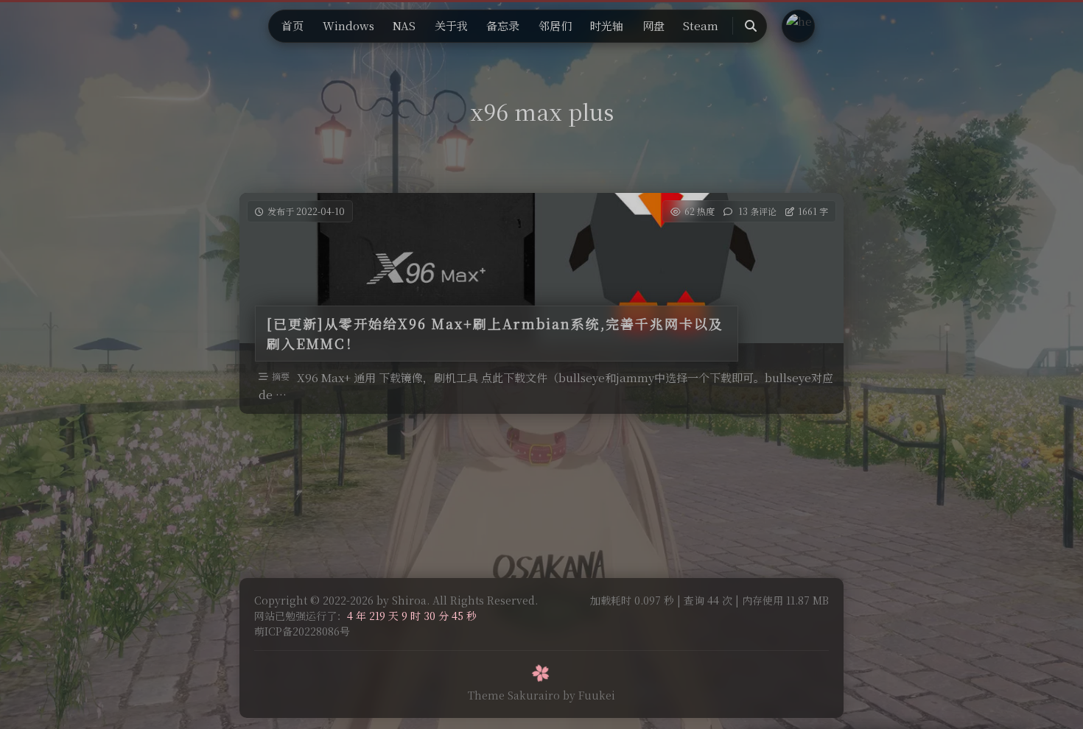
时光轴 (606, 25)
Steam (700, 25)
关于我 (451, 25)
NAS (404, 25)
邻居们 (555, 25)
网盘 (653, 25)
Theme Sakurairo (514, 695)
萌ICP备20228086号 (302, 631)
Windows (348, 25)
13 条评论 (757, 211)
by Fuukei (589, 695)
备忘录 (502, 25)
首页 (292, 25)
